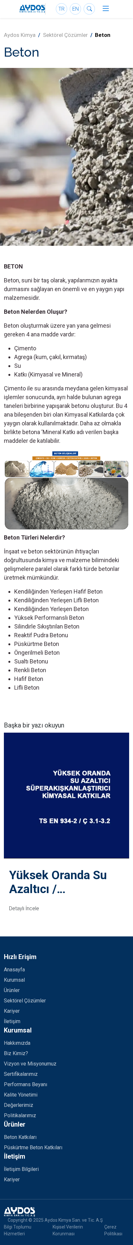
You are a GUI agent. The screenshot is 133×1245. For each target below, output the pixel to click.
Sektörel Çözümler (65, 35)
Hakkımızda (17, 1043)
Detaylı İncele (24, 908)
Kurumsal (14, 980)
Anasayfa (14, 970)
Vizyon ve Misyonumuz (30, 1064)
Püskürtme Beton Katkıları (33, 1147)
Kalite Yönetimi (20, 1095)
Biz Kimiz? (16, 1053)
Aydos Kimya (20, 35)
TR (61, 9)
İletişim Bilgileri (21, 1169)
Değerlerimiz (18, 1105)
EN (75, 9)
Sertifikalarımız (21, 1074)
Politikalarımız (20, 1115)
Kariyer (12, 1011)
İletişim (12, 1021)
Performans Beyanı (25, 1084)
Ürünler (12, 990)
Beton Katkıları (20, 1137)
